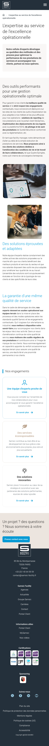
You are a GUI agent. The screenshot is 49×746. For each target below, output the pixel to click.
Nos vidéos (24, 638)
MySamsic (24, 633)
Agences (24, 590)
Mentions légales (24, 716)
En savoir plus (22, 412)
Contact (24, 609)
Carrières (24, 604)
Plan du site (24, 706)
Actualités (24, 594)
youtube (36, 695)
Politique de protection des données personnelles (24, 711)
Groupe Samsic (24, 599)
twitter (12, 695)
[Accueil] (4, 15)
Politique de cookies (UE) (25, 720)
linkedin (28, 695)
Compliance (24, 725)
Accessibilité (24, 730)
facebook (20, 695)
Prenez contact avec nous (16, 539)
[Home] (6, 5)
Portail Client (24, 614)
